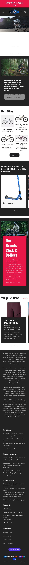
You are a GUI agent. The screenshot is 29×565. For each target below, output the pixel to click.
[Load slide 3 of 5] (14, 53)
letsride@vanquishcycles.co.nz (12, 512)
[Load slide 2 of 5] (13, 53)
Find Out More (14, 46)
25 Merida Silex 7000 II (7, 145)
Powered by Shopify (20, 561)
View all (14, 155)
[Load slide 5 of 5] (18, 53)
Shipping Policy (7, 532)
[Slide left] (11, 210)
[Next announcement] (26, 3)
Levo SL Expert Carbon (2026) (22, 144)
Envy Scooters (8, 203)
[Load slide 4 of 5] (16, 53)
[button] (3, 12)
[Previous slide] (8, 53)
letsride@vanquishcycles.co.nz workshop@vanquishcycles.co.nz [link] (14, 97)
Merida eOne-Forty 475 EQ (21, 124)
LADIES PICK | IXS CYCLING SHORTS (11, 321)
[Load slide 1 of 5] (11, 53)
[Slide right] (18, 210)
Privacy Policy (7, 539)
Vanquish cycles (11, 561)
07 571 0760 (7, 508)
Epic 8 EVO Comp (7, 129)
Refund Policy (7, 536)
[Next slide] (21, 53)
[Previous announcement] (3, 3)
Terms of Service (8, 543)
